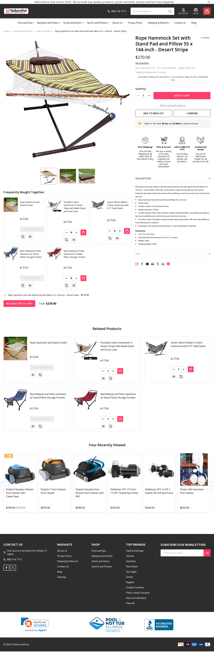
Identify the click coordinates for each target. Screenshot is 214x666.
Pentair (130, 556)
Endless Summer (135, 587)
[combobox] (152, 11)
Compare (192, 113)
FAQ (137, 253)
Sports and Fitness (97, 22)
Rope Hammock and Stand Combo (48, 342)
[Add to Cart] (83, 232)
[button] (145, 148)
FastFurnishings (135, 550)
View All (130, 603)
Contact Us (180, 22)
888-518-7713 (14, 559)
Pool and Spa (25, 22)
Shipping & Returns (158, 22)
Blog (193, 22)
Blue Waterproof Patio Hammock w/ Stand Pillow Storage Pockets (31, 253)
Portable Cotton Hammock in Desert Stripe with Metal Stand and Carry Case (117, 346)
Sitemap (61, 577)
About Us (117, 22)
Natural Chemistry (136, 598)
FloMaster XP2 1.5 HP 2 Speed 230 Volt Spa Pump (159, 491)
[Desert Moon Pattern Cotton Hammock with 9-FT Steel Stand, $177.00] (156, 348)
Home (6, 31)
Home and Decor (72, 22)
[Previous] (5, 486)
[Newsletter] (207, 552)
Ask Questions (142, 63)
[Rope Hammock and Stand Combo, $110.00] (15, 348)
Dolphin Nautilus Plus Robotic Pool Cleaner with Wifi (90, 493)
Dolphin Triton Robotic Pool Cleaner (53, 491)
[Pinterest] (168, 263)
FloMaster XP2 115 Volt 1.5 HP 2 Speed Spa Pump (124, 491)
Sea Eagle (131, 571)
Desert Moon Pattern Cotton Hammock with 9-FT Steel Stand (118, 205)
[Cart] (207, 11)
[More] (32, 23)
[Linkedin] (163, 263)
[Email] (147, 263)
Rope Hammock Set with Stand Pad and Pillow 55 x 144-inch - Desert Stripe (43, 295)
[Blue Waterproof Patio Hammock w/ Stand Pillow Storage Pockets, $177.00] (15, 400)
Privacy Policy (135, 22)
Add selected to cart (19, 303)
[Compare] (23, 237)
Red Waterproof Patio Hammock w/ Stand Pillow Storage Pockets (74, 253)
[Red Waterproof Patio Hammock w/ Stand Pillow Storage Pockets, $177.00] (86, 400)
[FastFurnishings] (204, 37)
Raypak (130, 582)
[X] (157, 263)
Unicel (129, 577)
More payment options (172, 105)
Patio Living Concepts (138, 592)
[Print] (152, 263)
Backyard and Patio (47, 22)
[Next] (209, 486)
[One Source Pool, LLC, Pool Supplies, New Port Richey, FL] (158, 624)
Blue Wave (132, 566)
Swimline (131, 561)
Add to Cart (182, 95)
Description (143, 178)
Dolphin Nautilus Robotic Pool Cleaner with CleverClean (19, 493)
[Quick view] (30, 237)
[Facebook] (142, 263)
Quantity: (140, 88)
